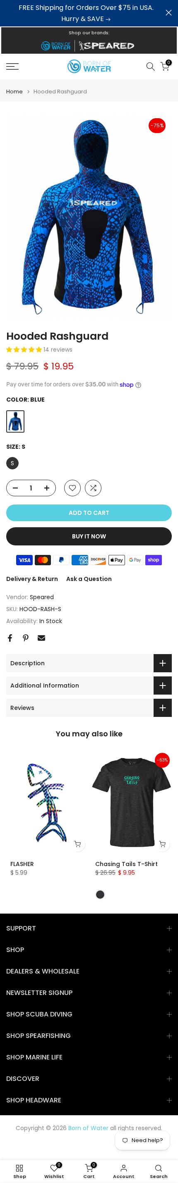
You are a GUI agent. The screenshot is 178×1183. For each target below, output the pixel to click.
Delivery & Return (32, 579)
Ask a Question (89, 579)
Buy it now (89, 536)
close (169, 13)
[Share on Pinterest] (25, 638)
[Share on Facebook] (10, 638)
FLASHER (22, 864)
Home (14, 91)
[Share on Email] (41, 638)
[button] (24, 349)
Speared (42, 597)
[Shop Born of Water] (55, 45)
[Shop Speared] (108, 45)
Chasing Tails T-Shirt (126, 864)
